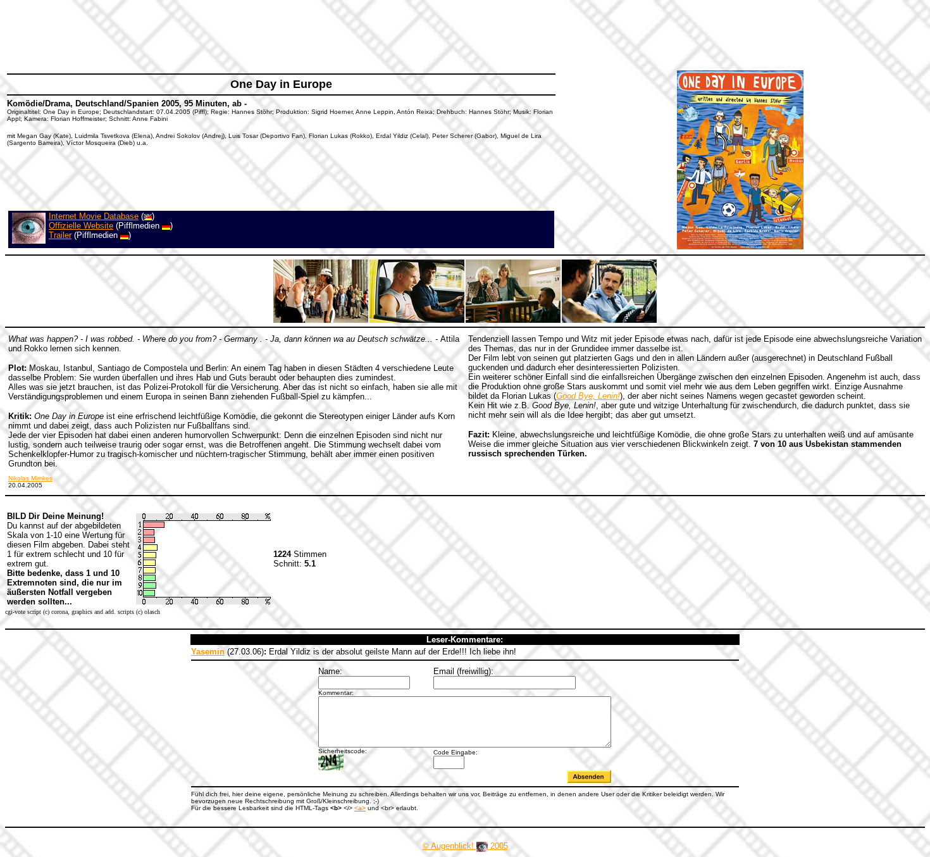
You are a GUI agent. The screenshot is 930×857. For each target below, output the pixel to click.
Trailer (60, 235)
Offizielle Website (81, 225)
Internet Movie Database (94, 216)
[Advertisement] (236, 34)
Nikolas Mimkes (30, 478)
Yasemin (208, 651)
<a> (360, 807)
